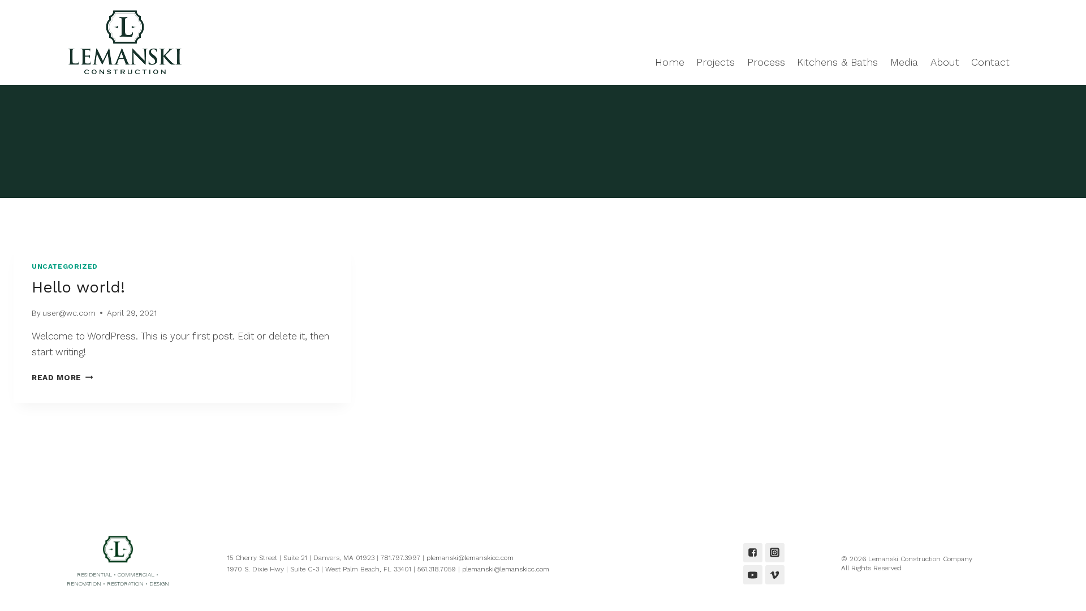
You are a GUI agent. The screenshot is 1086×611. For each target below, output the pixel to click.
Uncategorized (65, 266)
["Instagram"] (775, 552)
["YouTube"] (752, 574)
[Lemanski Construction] (122, 42)
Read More (62, 377)
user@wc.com (69, 312)
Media (904, 62)
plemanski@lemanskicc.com (470, 558)
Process (766, 62)
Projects (715, 62)
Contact (990, 62)
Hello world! (78, 287)
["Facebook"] (752, 552)
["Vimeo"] (775, 574)
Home (669, 62)
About (944, 62)
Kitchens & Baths (837, 62)
